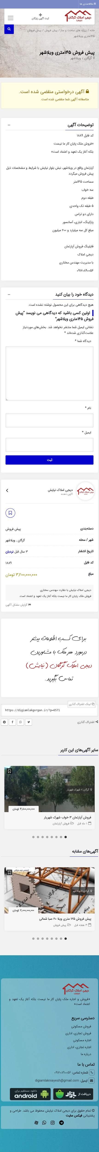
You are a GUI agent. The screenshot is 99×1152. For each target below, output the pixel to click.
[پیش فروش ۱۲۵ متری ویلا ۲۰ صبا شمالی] (49, 891)
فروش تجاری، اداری (78, 1033)
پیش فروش (51, 30)
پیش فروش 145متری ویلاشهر (67, 52)
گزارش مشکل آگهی (17, 605)
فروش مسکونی (81, 1026)
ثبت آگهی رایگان (40, 19)
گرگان (88, 58)
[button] (49, 125)
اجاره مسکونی (82, 1040)
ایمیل (86, 432)
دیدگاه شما (83, 341)
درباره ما (86, 1054)
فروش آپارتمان (61, 823)
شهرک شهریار (73, 790)
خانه (92, 30)
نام (88, 408)
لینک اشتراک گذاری (80, 704)
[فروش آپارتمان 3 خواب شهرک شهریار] (49, 789)
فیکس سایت (74, 1115)
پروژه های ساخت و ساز (74, 30)
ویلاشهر (75, 58)
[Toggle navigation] (10, 18)
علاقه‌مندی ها (87, 4)
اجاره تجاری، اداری (79, 1047)
